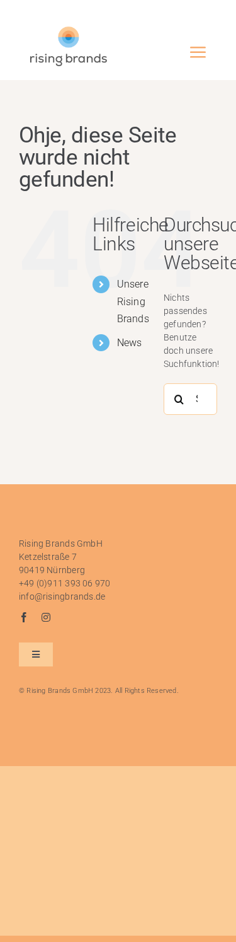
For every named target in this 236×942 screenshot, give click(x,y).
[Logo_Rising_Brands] (68, 30)
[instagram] (46, 617)
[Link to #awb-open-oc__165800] (197, 52)
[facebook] (24, 617)
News (129, 343)
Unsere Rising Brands (133, 301)
